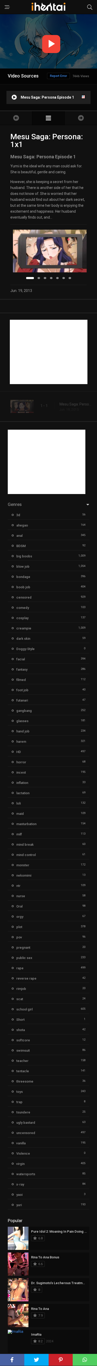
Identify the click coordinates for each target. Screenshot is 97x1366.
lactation (22, 793)
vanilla (21, 1143)
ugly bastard (25, 1123)
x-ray (20, 1184)
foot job (22, 690)
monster (22, 865)
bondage (23, 577)
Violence (23, 1153)
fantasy (21, 669)
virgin (20, 1164)
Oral (19, 906)
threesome (24, 1081)
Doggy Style (25, 649)
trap (19, 1102)
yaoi (19, 1195)
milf (19, 834)
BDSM (21, 546)
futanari (22, 700)
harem (21, 741)
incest (21, 772)
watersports (25, 1174)
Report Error (58, 76)
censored (24, 597)
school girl (24, 1009)
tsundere (23, 1112)
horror (21, 762)
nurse (20, 896)
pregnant (23, 947)
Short (20, 1020)
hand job (22, 731)
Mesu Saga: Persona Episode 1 (75, 404)
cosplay (22, 618)
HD (18, 752)
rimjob (21, 989)
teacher (22, 1061)
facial (20, 659)
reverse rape (26, 978)
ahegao (22, 525)
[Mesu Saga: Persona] (48, 118)
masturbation (26, 824)
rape (20, 968)
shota (20, 1030)
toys (19, 1092)
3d (18, 515)
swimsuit (23, 1050)
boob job (23, 587)
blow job (22, 566)
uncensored (25, 1133)
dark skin (23, 639)
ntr (18, 886)
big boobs (24, 556)
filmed (21, 680)
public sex (24, 958)
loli (18, 803)
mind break (25, 844)
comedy (22, 608)
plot (19, 927)
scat (19, 999)
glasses (22, 721)
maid (20, 814)
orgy (19, 917)
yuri (19, 1205)
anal (19, 536)
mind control (26, 855)
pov (19, 937)
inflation (22, 783)
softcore (23, 1040)
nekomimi (23, 875)
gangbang (24, 711)
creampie (23, 628)
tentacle (22, 1071)
